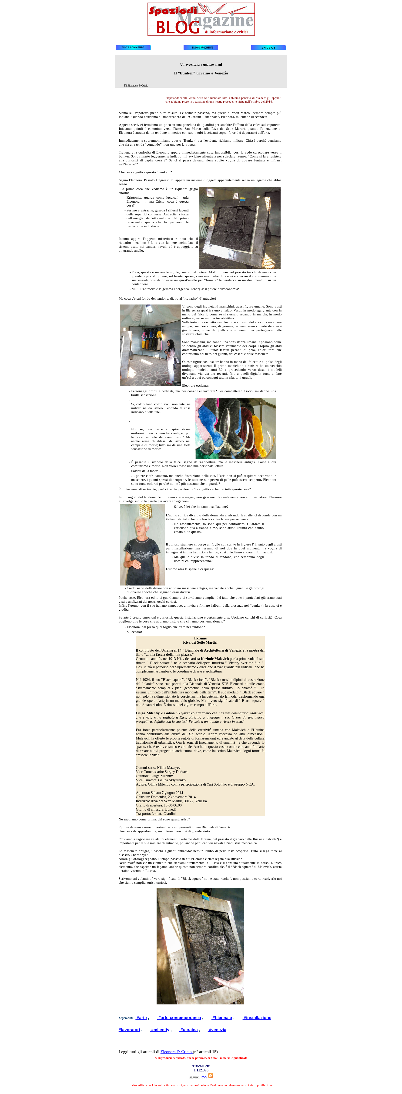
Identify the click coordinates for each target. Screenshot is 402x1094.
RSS (204, 1077)
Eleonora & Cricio (177, 1051)
